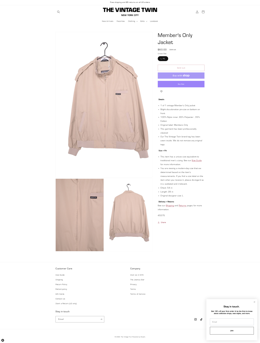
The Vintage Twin (126, 337)
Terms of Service (137, 294)
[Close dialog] (254, 302)
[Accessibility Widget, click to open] (2, 340)
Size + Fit (163, 151)
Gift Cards (60, 294)
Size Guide (197, 160)
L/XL (163, 59)
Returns (182, 205)
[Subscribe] (101, 319)
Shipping (170, 205)
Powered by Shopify (138, 337)
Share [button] (163, 222)
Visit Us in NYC (137, 275)
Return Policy (61, 284)
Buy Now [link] (181, 84)
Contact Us (60, 299)
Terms (133, 289)
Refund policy (61, 289)
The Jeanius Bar (137, 280)
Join (231, 331)
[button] (58, 12)
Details (161, 99)
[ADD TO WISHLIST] (161, 91)
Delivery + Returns (166, 202)
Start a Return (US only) (66, 304)
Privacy (133, 284)
